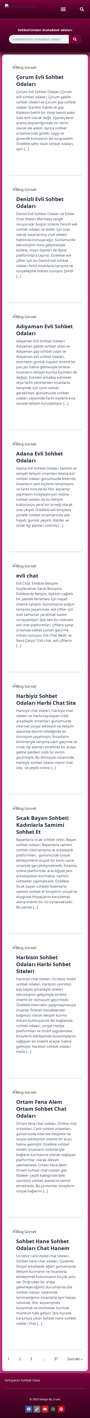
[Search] (75, 39)
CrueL (57, 1399)
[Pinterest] (61, 1409)
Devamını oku (34, 164)
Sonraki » (75, 1359)
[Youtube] (45, 1409)
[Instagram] (53, 1409)
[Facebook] (28, 1409)
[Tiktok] (36, 1409)
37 (56, 1358)
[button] (81, 9)
